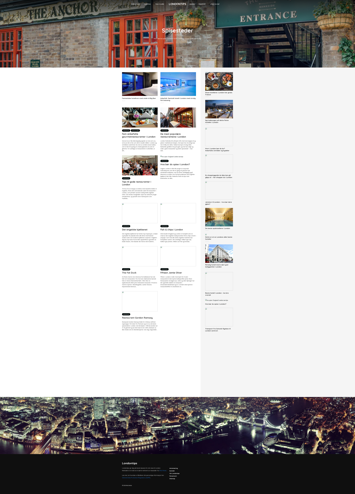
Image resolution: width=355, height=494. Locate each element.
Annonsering (173, 468)
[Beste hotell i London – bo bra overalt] (219, 281)
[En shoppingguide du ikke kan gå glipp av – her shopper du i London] (219, 163)
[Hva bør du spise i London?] (219, 300)
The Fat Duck (129, 272)
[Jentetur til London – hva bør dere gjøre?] (219, 190)
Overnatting (135, 4)
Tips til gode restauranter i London (136, 183)
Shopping (147, 4)
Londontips (177, 4)
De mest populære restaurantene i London (173, 135)
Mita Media (162, 470)
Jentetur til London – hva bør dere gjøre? (218, 203)
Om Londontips (174, 473)
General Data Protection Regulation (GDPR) (136, 478)
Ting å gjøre (159, 4)
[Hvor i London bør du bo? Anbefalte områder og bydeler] (219, 137)
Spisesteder (126, 130)
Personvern (173, 476)
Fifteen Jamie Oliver (171, 272)
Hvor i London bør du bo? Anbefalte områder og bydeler (217, 150)
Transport (202, 4)
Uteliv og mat (214, 4)
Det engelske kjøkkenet (134, 229)
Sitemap (172, 478)
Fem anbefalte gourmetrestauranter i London (138, 135)
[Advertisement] (219, 362)
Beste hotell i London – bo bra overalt (217, 294)
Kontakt (172, 471)
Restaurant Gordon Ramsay (137, 317)
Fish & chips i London (171, 229)
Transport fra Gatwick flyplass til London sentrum (218, 330)
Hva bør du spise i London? (175, 164)
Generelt (192, 4)
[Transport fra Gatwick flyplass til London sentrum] (219, 317)
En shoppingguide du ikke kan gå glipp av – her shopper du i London (218, 176)
